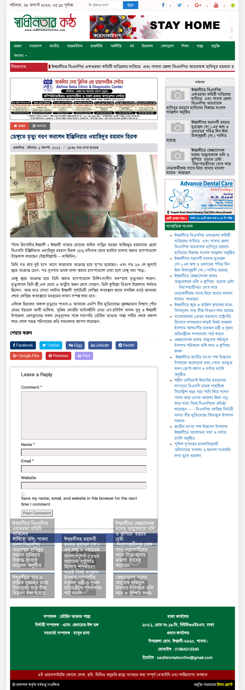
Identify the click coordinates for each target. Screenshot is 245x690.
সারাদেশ (35, 46)
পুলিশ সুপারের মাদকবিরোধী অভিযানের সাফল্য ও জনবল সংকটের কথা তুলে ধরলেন (202, 450)
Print (85, 355)
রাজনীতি (96, 46)
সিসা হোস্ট (225, 684)
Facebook (24, 345)
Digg (77, 345)
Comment (31, 387)
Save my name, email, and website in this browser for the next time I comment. (79, 501)
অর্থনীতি (116, 46)
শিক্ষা (185, 46)
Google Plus (28, 355)
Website (28, 477)
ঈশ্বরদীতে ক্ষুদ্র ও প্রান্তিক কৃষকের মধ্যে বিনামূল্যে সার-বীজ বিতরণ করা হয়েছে (31, 585)
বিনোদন (147, 46)
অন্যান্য (19, 55)
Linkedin (102, 345)
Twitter (52, 345)
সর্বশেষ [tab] (200, 82)
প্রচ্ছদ (18, 46)
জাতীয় (54, 46)
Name (28, 444)
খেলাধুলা (167, 46)
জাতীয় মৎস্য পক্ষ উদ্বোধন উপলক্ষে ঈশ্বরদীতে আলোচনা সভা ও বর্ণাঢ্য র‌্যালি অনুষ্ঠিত (201, 432)
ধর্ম (132, 46)
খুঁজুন (130, 5)
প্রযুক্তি (215, 46)
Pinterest (60, 355)
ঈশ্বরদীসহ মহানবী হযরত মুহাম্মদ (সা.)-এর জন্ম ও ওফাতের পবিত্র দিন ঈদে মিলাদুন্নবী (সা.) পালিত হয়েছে (198, 131)
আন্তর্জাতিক (75, 46)
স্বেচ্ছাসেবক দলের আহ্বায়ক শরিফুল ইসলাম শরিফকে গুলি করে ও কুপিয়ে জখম (135, 585)
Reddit (128, 345)
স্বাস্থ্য (200, 46)
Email (27, 461)
